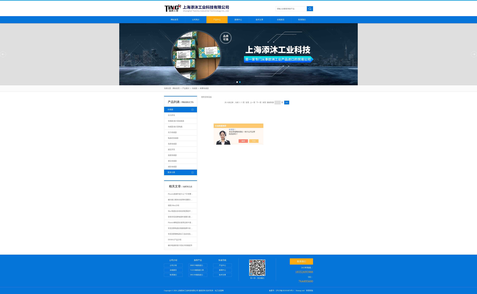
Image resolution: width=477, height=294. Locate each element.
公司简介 (195, 20)
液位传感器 (172, 161)
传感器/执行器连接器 (176, 121)
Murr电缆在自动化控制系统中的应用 (182, 211)
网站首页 (174, 20)
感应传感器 (172, 167)
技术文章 (259, 20)
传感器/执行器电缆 (175, 127)
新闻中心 (238, 20)
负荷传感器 (172, 144)
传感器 (194, 88)
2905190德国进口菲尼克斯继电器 (198, 275)
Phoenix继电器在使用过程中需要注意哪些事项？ (182, 222)
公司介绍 (173, 265)
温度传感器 (172, 155)
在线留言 (280, 20)
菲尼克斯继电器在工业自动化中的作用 (182, 234)
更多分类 (171, 172)
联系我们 (302, 20)
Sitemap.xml (300, 291)
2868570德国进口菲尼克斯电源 (198, 265)
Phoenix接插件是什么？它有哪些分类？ (182, 194)
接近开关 (171, 149)
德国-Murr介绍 (173, 205)
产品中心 (217, 20)
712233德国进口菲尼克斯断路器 (198, 270)
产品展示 (185, 88)
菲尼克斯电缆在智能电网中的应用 (181, 228)
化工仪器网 (219, 291)
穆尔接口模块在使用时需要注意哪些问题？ (182, 200)
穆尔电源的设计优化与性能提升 (180, 245)
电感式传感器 (173, 138)
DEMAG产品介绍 (174, 240)
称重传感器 (204, 88)
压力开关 (171, 115)
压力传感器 (172, 132)
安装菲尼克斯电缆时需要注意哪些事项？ (182, 217)
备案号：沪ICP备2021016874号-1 (281, 291)
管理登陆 (309, 291)
